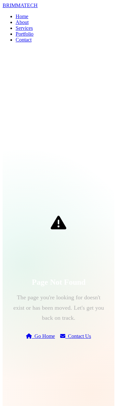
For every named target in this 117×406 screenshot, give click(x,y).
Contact (24, 39)
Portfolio (24, 34)
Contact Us (78, 336)
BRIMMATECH (20, 5)
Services (24, 28)
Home (22, 16)
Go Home (43, 336)
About (22, 22)
